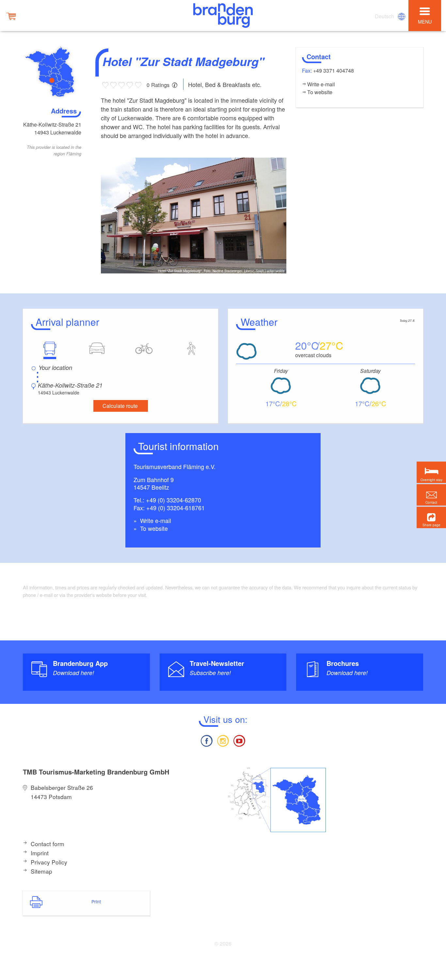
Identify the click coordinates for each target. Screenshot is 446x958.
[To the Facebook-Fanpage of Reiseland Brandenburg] (206, 740)
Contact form (47, 844)
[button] (431, 517)
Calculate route (120, 405)
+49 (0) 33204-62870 (173, 500)
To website (153, 528)
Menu (425, 21)
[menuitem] (385, 16)
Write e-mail (154, 520)
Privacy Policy (49, 862)
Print (96, 901)
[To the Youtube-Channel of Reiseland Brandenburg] (239, 740)
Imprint (40, 853)
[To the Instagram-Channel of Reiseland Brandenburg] (223, 740)
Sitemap (41, 871)
